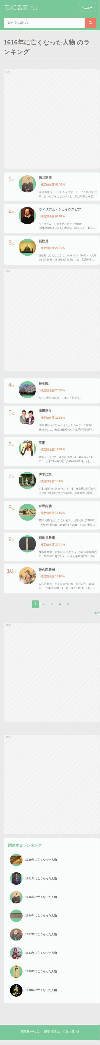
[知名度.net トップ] (21, 7)
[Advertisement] (50, 119)
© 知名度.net (71, 1031)
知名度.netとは (30, 1031)
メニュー (87, 7)
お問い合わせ (51, 1031)
